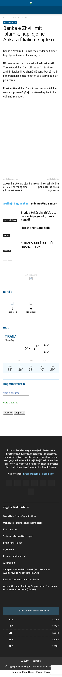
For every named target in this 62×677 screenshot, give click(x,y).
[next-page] (10, 259)
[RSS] (43, 483)
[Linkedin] (34, 483)
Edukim (7, 251)
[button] (5, 10)
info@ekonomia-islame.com (38, 473)
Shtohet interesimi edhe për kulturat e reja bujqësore (45, 187)
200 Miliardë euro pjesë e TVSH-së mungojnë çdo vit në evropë (16, 187)
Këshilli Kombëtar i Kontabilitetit (21, 579)
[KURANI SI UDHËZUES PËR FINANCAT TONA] (11, 246)
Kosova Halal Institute (15, 556)
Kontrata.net (10, 529)
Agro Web (8, 549)
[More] (35, 164)
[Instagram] (26, 483)
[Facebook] (6, 164)
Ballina (6, 17)
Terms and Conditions (23, 672)
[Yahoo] (31, 492)
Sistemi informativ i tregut (18, 536)
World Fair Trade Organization (19, 516)
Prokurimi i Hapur (12, 542)
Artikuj (6, 236)
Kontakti (37, 661)
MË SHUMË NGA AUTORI (44, 203)
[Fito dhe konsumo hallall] (11, 231)
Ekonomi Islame (20, 17)
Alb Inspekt (9, 562)
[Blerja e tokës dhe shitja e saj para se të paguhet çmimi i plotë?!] (11, 216)
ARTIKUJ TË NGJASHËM (15, 203)
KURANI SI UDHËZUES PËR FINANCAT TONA (37, 244)
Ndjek (12, 301)
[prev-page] (5, 259)
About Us (25, 661)
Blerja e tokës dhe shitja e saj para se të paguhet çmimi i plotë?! (39, 216)
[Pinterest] (21, 164)
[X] (13, 164)
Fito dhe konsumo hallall (36, 228)
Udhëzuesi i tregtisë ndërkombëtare (22, 522)
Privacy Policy (43, 672)
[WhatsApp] (28, 164)
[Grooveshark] (17, 483)
